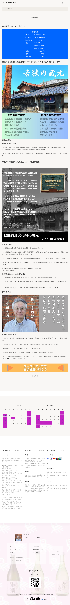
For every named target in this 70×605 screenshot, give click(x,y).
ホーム (4, 8)
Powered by (26, 599)
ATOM (37, 552)
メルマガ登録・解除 (38, 549)
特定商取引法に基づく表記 (16, 557)
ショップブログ (37, 546)
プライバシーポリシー (15, 560)
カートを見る (55, 552)
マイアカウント (56, 549)
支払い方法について (15, 555)
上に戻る (35, 376)
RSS (34, 552)
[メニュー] (66, 2)
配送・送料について (15, 549)
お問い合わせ (55, 555)
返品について (13, 552)
